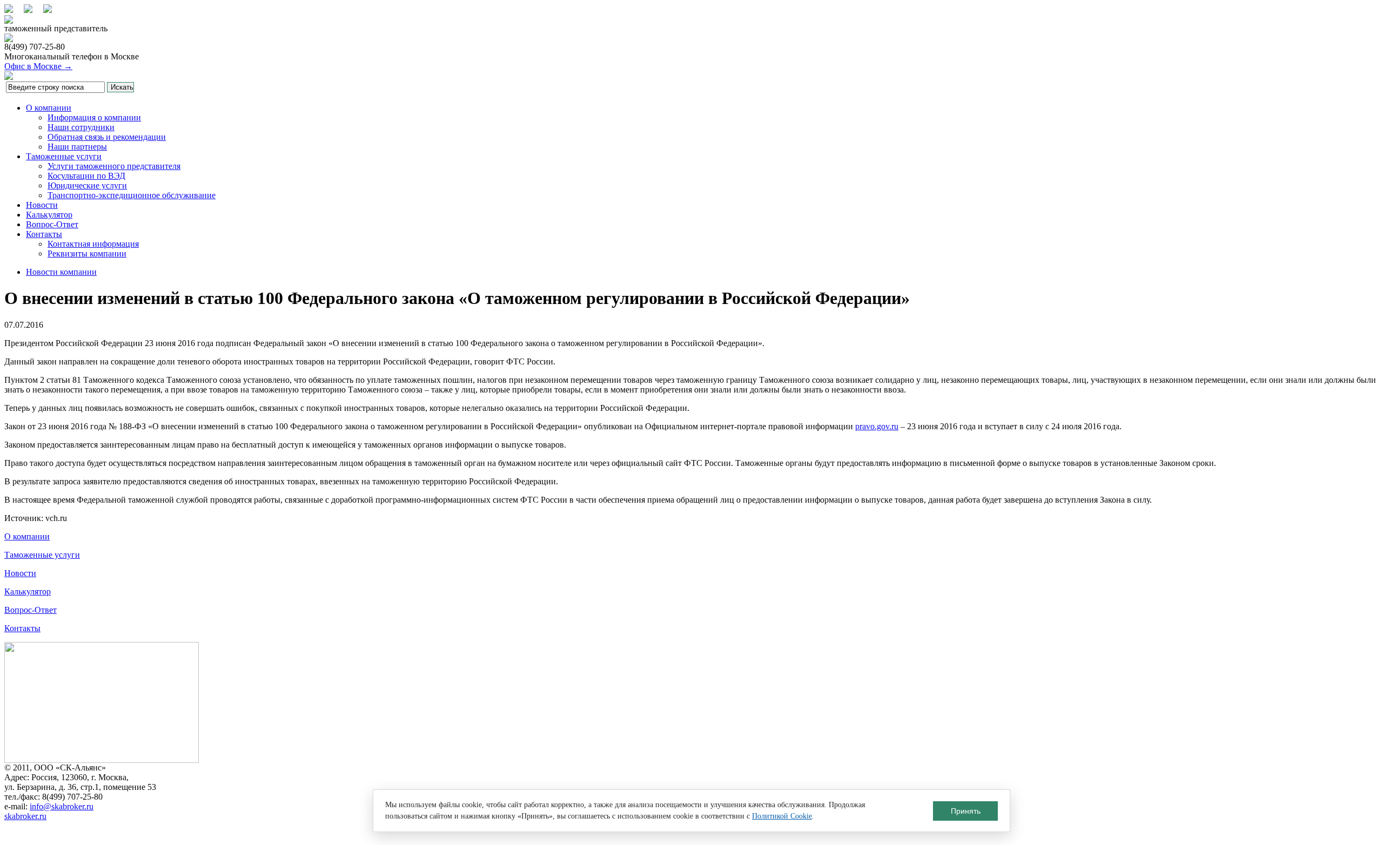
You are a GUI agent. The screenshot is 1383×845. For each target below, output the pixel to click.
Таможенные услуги (64, 156)
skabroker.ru (25, 816)
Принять (966, 811)
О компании (48, 107)
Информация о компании (94, 117)
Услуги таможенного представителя (114, 166)
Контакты (44, 234)
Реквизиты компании (87, 253)
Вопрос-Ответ (52, 224)
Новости (42, 204)
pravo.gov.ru (876, 426)
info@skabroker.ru (61, 806)
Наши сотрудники (81, 127)
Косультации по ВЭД (86, 175)
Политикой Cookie (782, 816)
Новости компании (61, 271)
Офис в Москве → (38, 66)
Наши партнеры (77, 146)
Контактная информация (93, 243)
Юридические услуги (87, 185)
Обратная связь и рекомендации (107, 136)
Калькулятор (49, 214)
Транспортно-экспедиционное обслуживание (132, 195)
